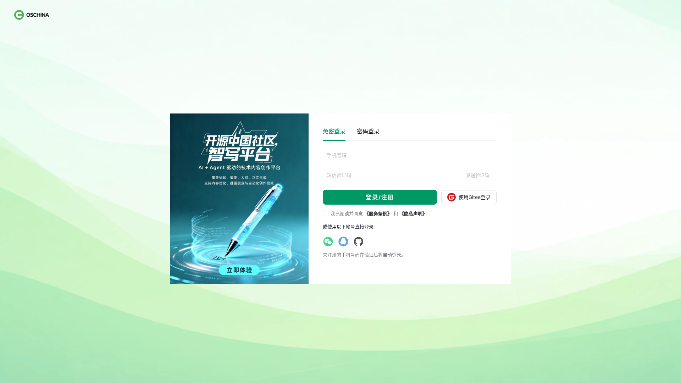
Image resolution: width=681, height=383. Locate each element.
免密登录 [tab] (334, 131)
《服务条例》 (378, 213)
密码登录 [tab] (368, 131)
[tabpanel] (410, 177)
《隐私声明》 (413, 213)
